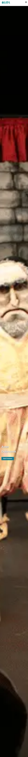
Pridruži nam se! (9, 458)
